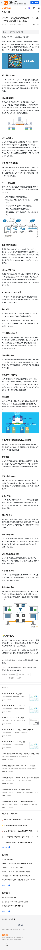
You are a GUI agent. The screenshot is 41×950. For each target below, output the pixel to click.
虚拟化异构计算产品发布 (10, 898)
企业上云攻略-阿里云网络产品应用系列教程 (16, 872)
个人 (37, 12)
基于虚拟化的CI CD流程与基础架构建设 (15, 902)
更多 (3, 885)
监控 (28, 674)
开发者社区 (9, 930)
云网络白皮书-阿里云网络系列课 (12, 868)
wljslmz (4, 760)
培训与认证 (22, 930)
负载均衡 (11, 678)
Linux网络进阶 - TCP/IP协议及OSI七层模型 (16, 876)
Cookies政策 (19, 937)
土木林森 (4, 772)
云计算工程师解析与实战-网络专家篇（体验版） (17, 863)
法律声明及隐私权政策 (8, 937)
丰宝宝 (3, 795)
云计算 (19, 678)
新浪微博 (12, 919)
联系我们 (20, 925)
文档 (3, 930)
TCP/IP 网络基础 (7, 859)
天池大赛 (15, 930)
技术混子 (4, 807)
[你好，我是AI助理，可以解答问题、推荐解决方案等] (29, 8)
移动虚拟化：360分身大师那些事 (12, 906)
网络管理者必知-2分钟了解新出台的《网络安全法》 (18, 880)
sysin (3, 700)
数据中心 (21, 674)
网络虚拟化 (12, 674)
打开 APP (35, 3)
